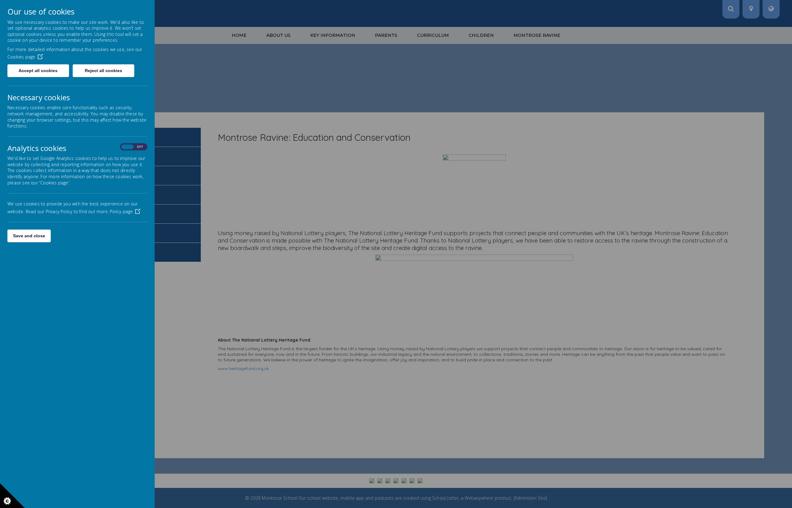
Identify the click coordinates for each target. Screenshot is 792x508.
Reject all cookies (103, 70)
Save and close (29, 235)
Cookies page (21, 57)
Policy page (121, 211)
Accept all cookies (38, 70)
